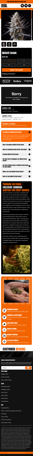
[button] (22, 5)
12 (9, 65)
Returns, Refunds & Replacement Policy (11, 411)
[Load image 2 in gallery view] (9, 44)
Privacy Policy (4, 416)
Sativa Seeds (4, 398)
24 (24, 65)
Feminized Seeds (5, 386)
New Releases (4, 401)
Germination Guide (6, 422)
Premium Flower (5, 377)
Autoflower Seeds (5, 389)
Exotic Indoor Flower (6, 380)
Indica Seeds (4, 395)
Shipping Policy (5, 408)
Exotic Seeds (4, 392)
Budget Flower (5, 374)
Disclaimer (4, 413)
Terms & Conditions (6, 419)
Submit (28, 368)
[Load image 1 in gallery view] (4, 44)
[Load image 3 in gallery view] (14, 44)
